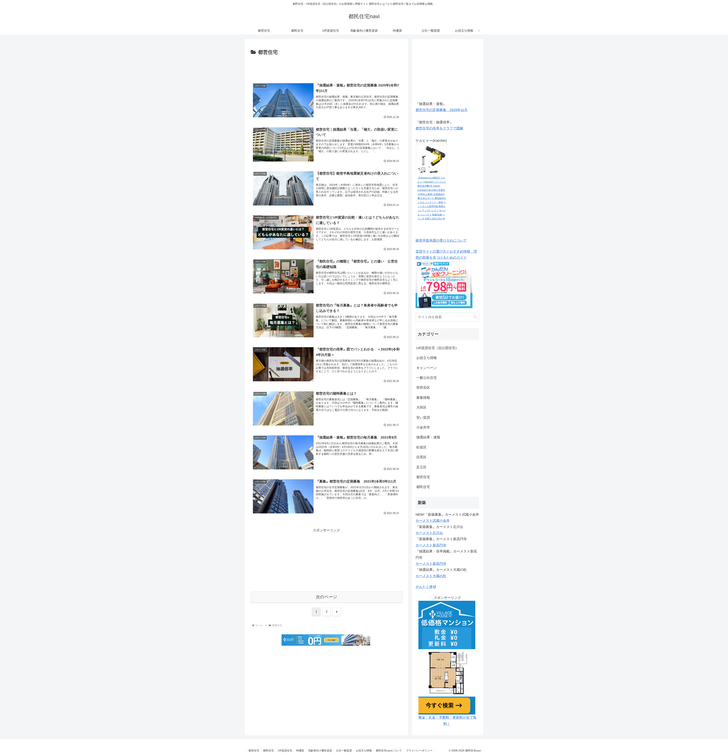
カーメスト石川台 (429, 533)
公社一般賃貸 (344, 750)
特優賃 (300, 750)
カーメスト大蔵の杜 (431, 576)
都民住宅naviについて (389, 750)
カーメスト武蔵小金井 (433, 521)
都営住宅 (254, 750)
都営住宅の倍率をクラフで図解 (439, 128)
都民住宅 (268, 750)
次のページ (326, 597)
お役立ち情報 (364, 750)
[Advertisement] (326, 67)
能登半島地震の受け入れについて (441, 240)
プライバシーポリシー (419, 750)
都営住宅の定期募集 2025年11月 (442, 110)
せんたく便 (424, 587)
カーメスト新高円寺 (431, 545)
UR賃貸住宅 (285, 750)
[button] (475, 317)
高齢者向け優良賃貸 (320, 750)
